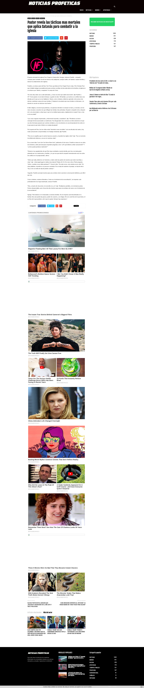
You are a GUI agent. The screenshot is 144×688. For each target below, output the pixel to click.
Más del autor (47, 612)
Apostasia (106, 10)
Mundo (97, 10)
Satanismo (42, 18)
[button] (114, 7)
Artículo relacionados (34, 612)
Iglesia (33, 16)
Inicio (81, 10)
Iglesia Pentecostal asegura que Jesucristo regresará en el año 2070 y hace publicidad (40, 604)
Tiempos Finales (95, 44)
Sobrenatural (94, 673)
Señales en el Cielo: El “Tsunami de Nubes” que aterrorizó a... (76, 657)
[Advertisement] (102, 62)
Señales (92, 675)
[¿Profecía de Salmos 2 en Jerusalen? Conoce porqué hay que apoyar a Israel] (62, 675)
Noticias (88, 10)
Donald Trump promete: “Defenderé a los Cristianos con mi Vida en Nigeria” (76, 631)
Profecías (93, 46)
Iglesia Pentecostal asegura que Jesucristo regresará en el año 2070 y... (76, 666)
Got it (95, 686)
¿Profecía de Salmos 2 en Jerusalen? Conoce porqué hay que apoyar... (76, 674)
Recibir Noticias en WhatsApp (102, 22)
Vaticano (92, 678)
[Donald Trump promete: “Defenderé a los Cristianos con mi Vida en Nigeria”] (76, 622)
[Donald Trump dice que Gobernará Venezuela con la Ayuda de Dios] (56, 622)
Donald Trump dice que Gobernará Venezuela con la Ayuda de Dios (56, 631)
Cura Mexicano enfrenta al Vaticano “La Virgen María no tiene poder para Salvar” (73, 603)
